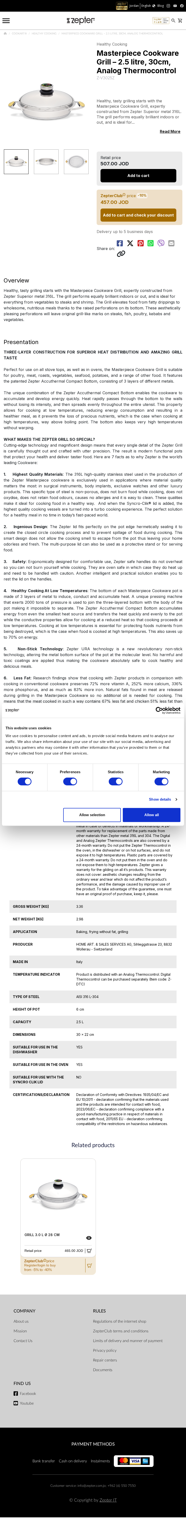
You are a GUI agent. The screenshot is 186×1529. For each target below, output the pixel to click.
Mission (20, 1331)
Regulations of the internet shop (119, 1321)
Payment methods (93, 1444)
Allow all (151, 815)
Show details (160, 799)
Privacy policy (104, 1350)
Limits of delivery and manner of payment (128, 1341)
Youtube (27, 1403)
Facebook (28, 1394)
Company (24, 1311)
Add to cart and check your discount (138, 215)
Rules (99, 1311)
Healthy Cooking (44, 33)
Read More (170, 131)
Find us (22, 1384)
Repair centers (105, 1360)
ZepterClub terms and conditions (120, 1331)
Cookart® (20, 33)
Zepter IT (108, 1500)
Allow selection (92, 815)
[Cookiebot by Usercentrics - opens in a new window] (159, 710)
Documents (102, 1370)
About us (21, 1321)
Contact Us (23, 1341)
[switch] (70, 781)
